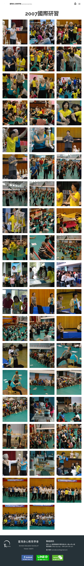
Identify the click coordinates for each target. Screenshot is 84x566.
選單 (79, 4)
